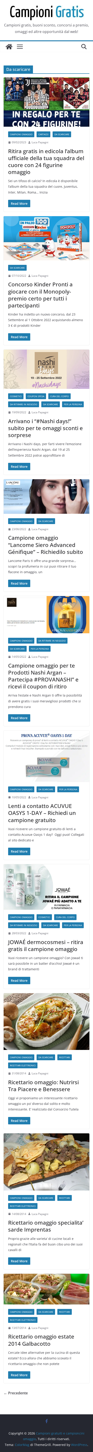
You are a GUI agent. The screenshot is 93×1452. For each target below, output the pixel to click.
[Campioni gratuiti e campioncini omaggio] (9, 46)
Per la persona (73, 404)
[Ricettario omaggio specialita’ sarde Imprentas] (46, 1162)
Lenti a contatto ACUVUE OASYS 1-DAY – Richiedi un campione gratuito (42, 812)
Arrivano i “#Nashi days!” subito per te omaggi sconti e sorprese (45, 428)
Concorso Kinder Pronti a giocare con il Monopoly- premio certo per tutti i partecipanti (40, 295)
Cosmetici (16, 396)
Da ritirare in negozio (23, 404)
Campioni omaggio (21, 134)
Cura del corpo (59, 396)
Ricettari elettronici (23, 1065)
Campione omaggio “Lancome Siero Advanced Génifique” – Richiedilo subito (45, 544)
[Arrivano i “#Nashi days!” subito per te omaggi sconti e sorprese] (46, 369)
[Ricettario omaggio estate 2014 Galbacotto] (46, 1289)
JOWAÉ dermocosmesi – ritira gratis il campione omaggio (45, 945)
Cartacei (43, 134)
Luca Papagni (40, 142)
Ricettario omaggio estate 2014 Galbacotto (41, 1340)
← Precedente (16, 1393)
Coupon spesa (36, 396)
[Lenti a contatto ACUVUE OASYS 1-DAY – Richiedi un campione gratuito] (46, 756)
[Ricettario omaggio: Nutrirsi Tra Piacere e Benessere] (46, 1021)
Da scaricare (61, 134)
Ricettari (64, 1057)
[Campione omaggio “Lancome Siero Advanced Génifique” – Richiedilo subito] (46, 496)
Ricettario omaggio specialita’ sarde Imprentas (45, 1226)
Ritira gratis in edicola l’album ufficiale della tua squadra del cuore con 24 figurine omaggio (46, 161)
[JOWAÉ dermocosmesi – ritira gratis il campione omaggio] (46, 887)
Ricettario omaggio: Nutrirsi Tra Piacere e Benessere (43, 1085)
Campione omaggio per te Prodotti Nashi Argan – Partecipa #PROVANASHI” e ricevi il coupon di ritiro (43, 676)
